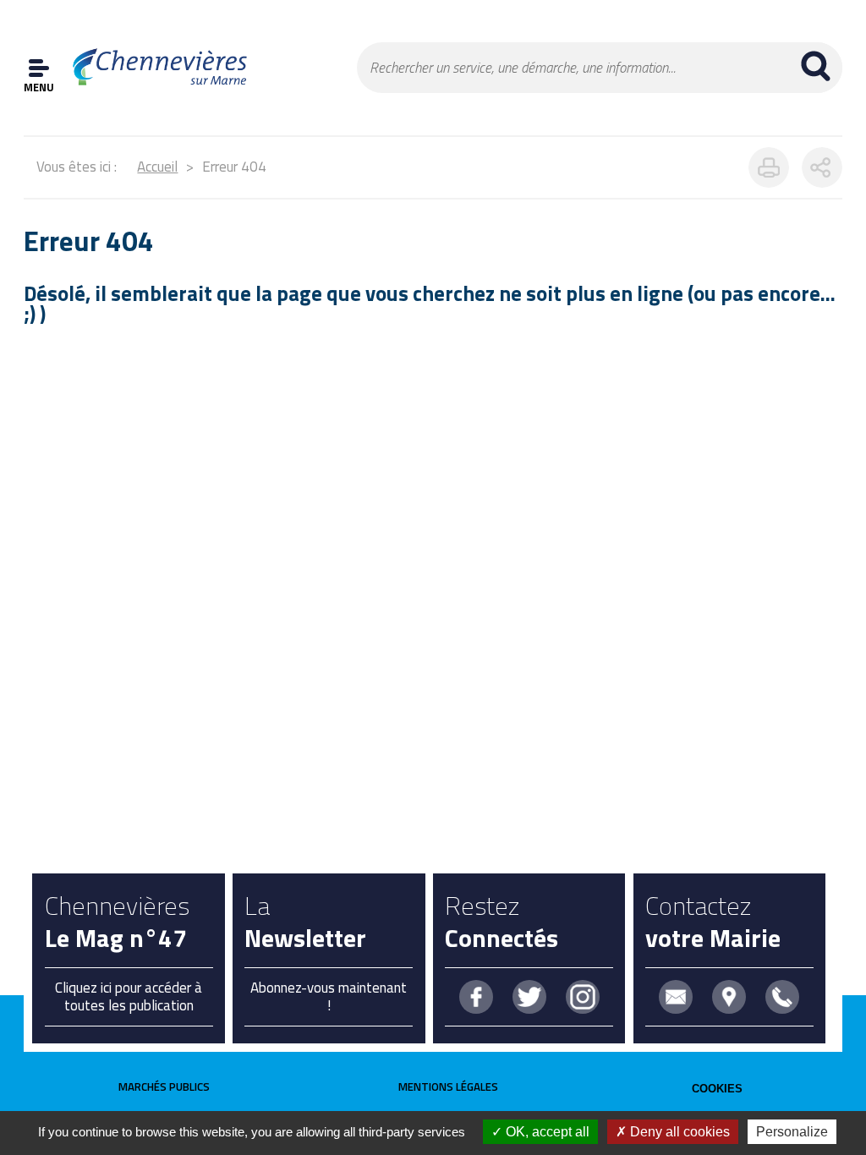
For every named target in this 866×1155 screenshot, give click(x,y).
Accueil (157, 167)
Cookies (717, 1088)
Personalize (792, 1132)
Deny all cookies (678, 1132)
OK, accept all (545, 1132)
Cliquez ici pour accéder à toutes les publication (128, 996)
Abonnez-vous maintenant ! (328, 996)
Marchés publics (164, 1086)
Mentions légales (448, 1086)
